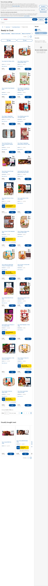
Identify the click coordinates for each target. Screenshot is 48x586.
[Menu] (2, 19)
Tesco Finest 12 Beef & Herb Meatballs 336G (24, 298)
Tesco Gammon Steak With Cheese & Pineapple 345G (7, 265)
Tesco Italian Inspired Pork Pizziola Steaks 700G (23, 61)
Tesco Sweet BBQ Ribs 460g (6, 442)
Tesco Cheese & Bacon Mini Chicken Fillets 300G (23, 232)
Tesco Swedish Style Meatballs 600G (8, 88)
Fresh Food (8, 26)
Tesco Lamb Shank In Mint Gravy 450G (23, 198)
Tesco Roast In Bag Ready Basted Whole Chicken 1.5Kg (24, 143)
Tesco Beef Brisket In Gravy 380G (7, 198)
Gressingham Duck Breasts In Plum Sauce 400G (8, 325)
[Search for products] (46, 22)
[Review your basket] (36, 30)
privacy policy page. (16, 5)
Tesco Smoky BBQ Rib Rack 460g (22, 441)
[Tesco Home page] (5, 19)
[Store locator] (46, 19)
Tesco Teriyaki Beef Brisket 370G (7, 298)
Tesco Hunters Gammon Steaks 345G (7, 391)
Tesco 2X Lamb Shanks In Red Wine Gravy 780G (8, 358)
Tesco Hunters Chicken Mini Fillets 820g (23, 265)
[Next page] (31, 413)
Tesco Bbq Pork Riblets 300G (8, 61)
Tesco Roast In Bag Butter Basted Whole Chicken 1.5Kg (8, 116)
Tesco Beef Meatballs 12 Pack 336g (24, 325)
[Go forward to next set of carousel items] (31, 37)
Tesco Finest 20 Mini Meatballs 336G (8, 232)
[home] (3, 27)
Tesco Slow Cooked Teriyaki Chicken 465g (7, 171)
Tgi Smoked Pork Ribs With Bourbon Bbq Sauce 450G (23, 171)
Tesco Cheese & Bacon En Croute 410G (23, 358)
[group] (6, 33)
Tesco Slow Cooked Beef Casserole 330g (23, 391)
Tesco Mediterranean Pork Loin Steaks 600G (23, 116)
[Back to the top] (24, 417)
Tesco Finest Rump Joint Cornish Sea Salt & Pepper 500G (7, 144)
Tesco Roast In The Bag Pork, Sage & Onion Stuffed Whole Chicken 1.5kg (24, 89)
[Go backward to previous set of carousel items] (28, 37)
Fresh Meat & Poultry (16, 26)
